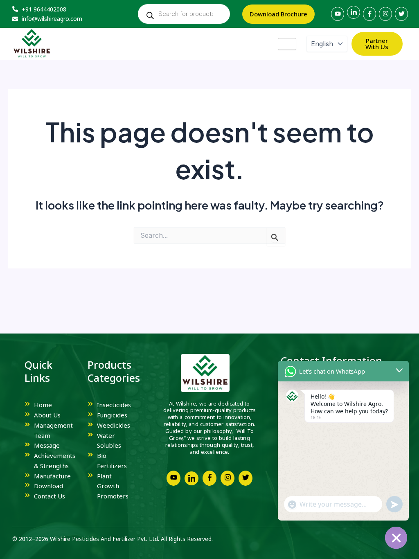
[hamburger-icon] (287, 44)
